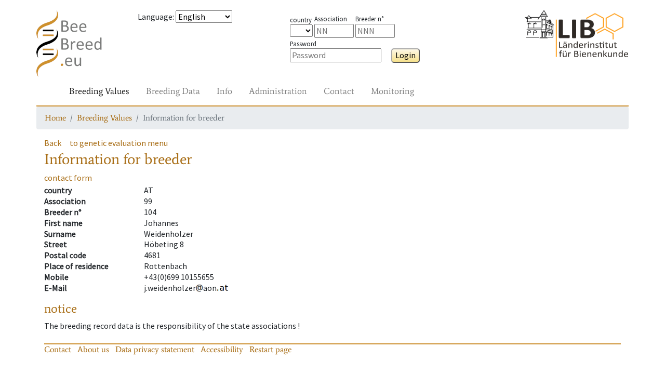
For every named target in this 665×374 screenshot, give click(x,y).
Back (52, 143)
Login (405, 55)
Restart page (270, 349)
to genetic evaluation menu (119, 143)
